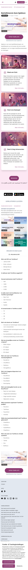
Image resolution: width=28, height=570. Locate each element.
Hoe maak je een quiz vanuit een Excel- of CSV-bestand (12, 517)
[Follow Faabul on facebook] (5, 498)
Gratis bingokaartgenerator (7, 532)
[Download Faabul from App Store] (2, 491)
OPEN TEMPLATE (14, 37)
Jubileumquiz (4, 539)
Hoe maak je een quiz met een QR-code (10, 512)
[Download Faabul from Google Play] (5, 491)
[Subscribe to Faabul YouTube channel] (2, 498)
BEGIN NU (14, 178)
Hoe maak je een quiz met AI (8, 514)
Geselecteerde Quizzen (6, 7)
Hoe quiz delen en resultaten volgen (9, 510)
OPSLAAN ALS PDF (15, 254)
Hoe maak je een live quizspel (8, 508)
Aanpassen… (20, 566)
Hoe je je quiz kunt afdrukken (8, 522)
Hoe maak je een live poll (7, 530)
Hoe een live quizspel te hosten (8, 528)
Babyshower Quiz (5, 541)
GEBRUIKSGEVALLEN (6, 536)
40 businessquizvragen (19, 7)
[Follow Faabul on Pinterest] (13, 498)
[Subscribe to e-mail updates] (16, 498)
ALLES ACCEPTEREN (9, 561)
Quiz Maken (21, 2)
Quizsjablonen (17, 206)
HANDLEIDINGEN (5, 505)
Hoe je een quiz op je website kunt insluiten (11, 524)
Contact (3, 484)
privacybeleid (18, 558)
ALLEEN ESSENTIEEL (9, 566)
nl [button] (26, 2)
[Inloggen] (15, 2)
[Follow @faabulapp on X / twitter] (8, 498)
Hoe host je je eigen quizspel (8, 520)
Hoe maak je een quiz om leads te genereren (11, 526)
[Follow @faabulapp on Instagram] (10, 498)
